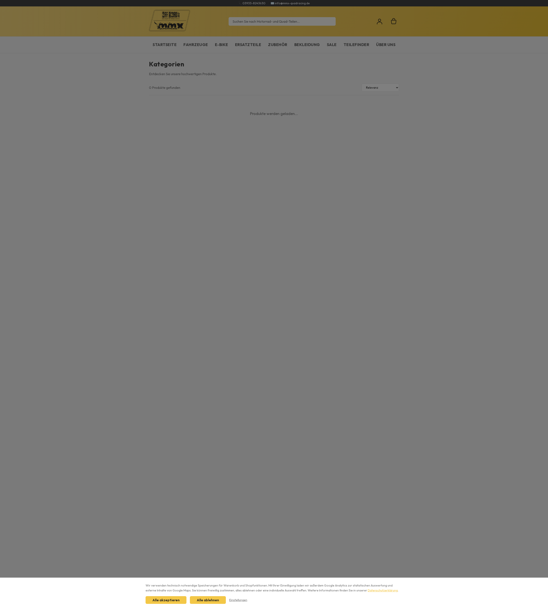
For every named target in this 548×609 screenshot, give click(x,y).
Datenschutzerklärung (383, 590)
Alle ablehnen (208, 600)
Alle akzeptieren (166, 600)
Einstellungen (238, 600)
